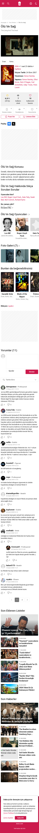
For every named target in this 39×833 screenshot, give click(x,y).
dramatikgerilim (12, 493)
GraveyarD (15, 547)
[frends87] (3, 464)
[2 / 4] (22, 255)
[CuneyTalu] (3, 411)
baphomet (10, 510)
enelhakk (10, 531)
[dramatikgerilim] (3, 494)
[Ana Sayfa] (19, 3)
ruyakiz (11, 306)
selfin (8, 442)
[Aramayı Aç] (8, 3)
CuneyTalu (10, 410)
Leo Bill (4, 197)
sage (8, 477)
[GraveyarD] (8, 548)
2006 (17, 66)
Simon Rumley (29, 76)
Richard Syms (20, 200)
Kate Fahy (25, 197)
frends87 (9, 463)
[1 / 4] (7, 255)
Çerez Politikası (8, 813)
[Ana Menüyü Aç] (3, 3)
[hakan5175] (3, 566)
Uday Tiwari (27, 85)
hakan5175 (10, 565)
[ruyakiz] (3, 580)
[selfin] (3, 443)
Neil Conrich (9, 200)
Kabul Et (20, 818)
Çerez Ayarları (8, 818)
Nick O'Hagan (25, 82)
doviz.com (19, 824)
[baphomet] (3, 510)
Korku (11, 61)
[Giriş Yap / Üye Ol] (31, 3)
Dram (4, 61)
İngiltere (18, 69)
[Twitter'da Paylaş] (13, 124)
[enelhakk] (3, 531)
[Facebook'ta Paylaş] (9, 124)
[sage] (3, 478)
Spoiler (11, 371)
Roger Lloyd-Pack (14, 197)
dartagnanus (11, 387)
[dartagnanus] (3, 387)
